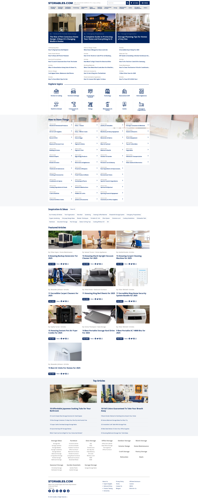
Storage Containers (56, 449)
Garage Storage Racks (91, 468)
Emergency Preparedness (134, 214)
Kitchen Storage (56, 457)
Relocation (124, 457)
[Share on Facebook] (61, 264)
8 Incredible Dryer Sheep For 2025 (129, 50)
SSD (91, 443)
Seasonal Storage (56, 465)
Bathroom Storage (56, 459)
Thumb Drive (90, 447)
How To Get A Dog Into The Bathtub (94, 73)
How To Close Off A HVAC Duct (128, 79)
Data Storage (101, 327)
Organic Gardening (54, 218)
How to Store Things (58, 119)
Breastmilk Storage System (116, 214)
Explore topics (55, 84)
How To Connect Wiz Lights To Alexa (95, 79)
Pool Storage (73, 222)
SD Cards (90, 453)
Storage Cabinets (56, 445)
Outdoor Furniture (73, 447)
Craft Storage (124, 451)
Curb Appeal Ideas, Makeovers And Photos (61, 73)
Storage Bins (56, 443)
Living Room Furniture (73, 455)
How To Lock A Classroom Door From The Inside (62, 61)
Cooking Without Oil (98, 222)
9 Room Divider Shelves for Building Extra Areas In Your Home (118, 416)
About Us (105, 481)
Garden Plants (73, 468)
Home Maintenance (66, 252)
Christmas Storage (56, 468)
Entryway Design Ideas (68, 218)
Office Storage (107, 441)
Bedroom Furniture (100, 289)
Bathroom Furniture (73, 457)
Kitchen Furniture (74, 453)
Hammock (52, 222)
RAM (90, 457)
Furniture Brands (73, 445)
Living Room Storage (56, 455)
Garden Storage (73, 470)
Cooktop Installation (128, 218)
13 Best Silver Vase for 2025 (127, 73)
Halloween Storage (56, 470)
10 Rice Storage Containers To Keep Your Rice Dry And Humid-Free (68, 420)
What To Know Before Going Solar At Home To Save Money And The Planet (62, 67)
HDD (90, 445)
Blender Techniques (82, 218)
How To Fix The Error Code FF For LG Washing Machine (97, 56)
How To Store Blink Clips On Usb (57, 79)
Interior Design (124, 446)
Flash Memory (91, 451)
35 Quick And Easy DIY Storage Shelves (60, 429)
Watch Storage (141, 441)
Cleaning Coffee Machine (100, 214)
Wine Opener (106, 218)
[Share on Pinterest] (66, 264)
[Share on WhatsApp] (68, 264)
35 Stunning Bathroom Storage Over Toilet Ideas (114, 433)
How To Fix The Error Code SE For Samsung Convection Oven (132, 61)
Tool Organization (70, 214)
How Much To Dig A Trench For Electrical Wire (97, 61)
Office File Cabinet (107, 443)
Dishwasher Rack (141, 218)
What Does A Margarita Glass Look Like (96, 50)
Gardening (88, 214)
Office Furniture (73, 449)
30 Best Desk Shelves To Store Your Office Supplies (115, 429)
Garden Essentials (73, 465)
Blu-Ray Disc (90, 449)
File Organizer (107, 447)
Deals (141, 457)
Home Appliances (101, 252)
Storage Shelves (56, 451)
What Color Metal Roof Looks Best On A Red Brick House (99, 67)
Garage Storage (91, 465)
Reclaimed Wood (73, 459)
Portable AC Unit (95, 218)
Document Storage (62, 222)
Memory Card (91, 455)
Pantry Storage (141, 451)
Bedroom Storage (56, 453)
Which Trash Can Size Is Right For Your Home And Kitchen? (66, 433)
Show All (72, 209)
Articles (131, 252)
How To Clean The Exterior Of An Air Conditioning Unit (134, 67)
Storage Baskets (56, 447)
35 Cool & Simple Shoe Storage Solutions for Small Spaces (66, 416)
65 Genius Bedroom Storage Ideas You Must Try (114, 420)
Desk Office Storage (107, 445)
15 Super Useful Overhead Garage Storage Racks (63, 424)
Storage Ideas (56, 441)
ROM (90, 459)
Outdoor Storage (124, 441)
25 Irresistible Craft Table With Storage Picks (113, 424)
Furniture (73, 441)
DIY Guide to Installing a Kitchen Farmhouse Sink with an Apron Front (134, 56)
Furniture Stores (73, 443)
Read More (52, 264)
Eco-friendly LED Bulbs (55, 214)
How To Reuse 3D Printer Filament (58, 56)
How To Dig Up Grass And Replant (58, 50)
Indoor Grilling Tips (85, 222)
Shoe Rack (79, 214)
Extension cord (116, 218)
